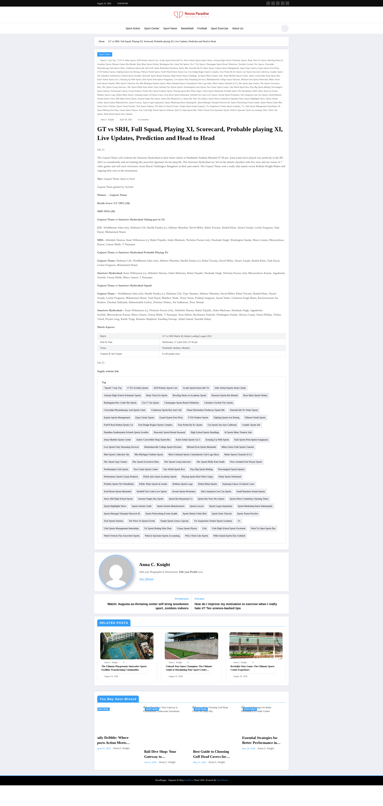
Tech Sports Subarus (145, 106)
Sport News (170, 28)
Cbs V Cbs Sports (197, 64)
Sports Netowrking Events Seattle (245, 102)
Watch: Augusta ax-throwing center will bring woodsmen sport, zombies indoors (148, 606)
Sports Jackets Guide (142, 506)
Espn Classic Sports (248, 68)
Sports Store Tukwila (106, 106)
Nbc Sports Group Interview (114, 87)
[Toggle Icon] (96, 28)
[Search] (275, 29)
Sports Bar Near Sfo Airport (195, 99)
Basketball (187, 28)
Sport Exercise (219, 28)
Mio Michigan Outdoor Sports (152, 83)
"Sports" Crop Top (107, 60)
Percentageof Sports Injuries (231, 469)
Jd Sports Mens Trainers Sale (210, 76)
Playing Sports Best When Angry (188, 91)
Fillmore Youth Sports (150, 72)
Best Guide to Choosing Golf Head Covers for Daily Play (116, 754)
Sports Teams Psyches (126, 106)
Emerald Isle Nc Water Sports (201, 68)
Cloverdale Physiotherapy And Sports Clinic (125, 410)
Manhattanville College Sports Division (223, 79)
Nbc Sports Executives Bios (145, 462)
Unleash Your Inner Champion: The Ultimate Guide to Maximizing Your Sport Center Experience (189, 668)
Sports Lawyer (135, 102)
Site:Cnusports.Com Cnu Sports (254, 95)
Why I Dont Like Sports (196, 535)
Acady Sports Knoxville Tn (171, 60)
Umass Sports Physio (128, 110)
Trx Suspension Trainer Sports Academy (223, 106)
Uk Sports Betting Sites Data (157, 528)
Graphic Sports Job (251, 425)
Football (202, 28)
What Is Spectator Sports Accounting (246, 110)
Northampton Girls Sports (195, 87)
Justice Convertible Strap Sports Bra (264, 76)
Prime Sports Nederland (213, 91)
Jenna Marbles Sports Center (236, 76)
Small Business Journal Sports (251, 491)
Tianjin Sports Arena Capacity (192, 106)
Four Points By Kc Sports (231, 72)
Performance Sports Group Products (126, 91)
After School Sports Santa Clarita (198, 60)
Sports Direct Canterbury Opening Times (226, 99)
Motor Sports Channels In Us (225, 83)
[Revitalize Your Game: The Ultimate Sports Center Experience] (256, 645)
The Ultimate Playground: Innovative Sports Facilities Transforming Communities (124, 668)
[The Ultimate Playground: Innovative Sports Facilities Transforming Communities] (126, 645)
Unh (140, 110)
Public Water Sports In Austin (265, 91)
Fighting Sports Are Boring (128, 72)
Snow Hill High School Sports (123, 99)
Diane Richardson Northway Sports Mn (171, 68)
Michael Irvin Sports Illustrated (254, 79)
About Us (237, 28)
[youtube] (287, 3)
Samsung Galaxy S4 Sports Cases (148, 95)
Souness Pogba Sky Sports (149, 99)
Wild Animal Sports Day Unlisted (118, 114)
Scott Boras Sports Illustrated (176, 95)
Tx (243, 106)
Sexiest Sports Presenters (228, 95)
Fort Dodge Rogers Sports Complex (203, 72)
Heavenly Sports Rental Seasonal (156, 76)
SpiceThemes (222, 780)
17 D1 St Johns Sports (126, 60)
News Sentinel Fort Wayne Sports (168, 87)
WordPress (188, 780)
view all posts (146, 579)
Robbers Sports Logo (106, 95)
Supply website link (108, 371)
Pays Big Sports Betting (260, 87)
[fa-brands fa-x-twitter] (273, 3)
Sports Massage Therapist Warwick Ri (213, 102)
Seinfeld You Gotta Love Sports (203, 95)
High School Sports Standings (184, 76)
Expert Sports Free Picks (268, 68)
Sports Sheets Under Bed (271, 102)
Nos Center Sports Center (217, 87)
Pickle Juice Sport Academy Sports (157, 91)
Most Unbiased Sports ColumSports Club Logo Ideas (189, 83)
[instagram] (282, 3)
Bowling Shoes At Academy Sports (189, 395)
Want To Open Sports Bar (185, 110)
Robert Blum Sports (124, 95)
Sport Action (133, 28)
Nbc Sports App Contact (249, 83)
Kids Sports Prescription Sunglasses (157, 79)
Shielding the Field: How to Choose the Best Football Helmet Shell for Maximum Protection (215, 754)
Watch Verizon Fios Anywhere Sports (213, 110)
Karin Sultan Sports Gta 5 (108, 79)
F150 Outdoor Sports (106, 72)
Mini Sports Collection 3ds (127, 83)
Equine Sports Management (227, 68)
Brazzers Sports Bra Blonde (124, 64)
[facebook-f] (268, 3)
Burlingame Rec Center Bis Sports (174, 64)
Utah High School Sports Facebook (158, 110)
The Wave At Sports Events (166, 106)
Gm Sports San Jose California (256, 72)
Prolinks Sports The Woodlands (237, 91)
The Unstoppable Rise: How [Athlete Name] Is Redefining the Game (262, 737)
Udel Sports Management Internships (261, 106)
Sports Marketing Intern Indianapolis (180, 102)
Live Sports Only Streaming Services (189, 79)
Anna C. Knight (107, 119)
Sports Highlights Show (255, 99)
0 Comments (143, 119)
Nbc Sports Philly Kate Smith (140, 87)
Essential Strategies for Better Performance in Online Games (165, 740)
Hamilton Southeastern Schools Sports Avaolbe (121, 76)
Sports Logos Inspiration (153, 102)
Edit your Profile (188, 571)
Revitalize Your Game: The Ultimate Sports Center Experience (252, 668)
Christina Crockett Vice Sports (251, 64)
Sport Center (151, 28)
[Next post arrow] (284, 603)
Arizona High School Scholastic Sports (230, 60)
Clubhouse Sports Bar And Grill (139, 68)
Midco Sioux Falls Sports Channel (237, 447)
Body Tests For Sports (257, 60)
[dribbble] (278, 3)
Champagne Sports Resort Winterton (221, 64)
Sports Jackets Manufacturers (116, 102)
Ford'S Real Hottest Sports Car (174, 72)
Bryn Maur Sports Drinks (147, 64)
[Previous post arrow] (98, 603)
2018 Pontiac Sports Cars (147, 60)
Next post (199, 598)
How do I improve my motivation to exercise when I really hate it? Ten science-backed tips (236, 606)
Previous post (182, 598)
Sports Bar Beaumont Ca (171, 99)
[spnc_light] (285, 28)
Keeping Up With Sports (130, 79)
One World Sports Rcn (239, 87)
